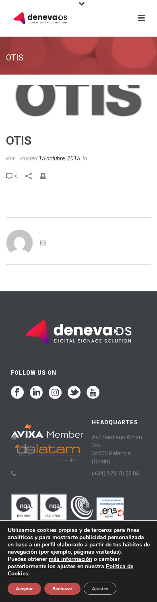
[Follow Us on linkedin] (36, 393)
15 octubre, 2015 (59, 158)
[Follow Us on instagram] (55, 393)
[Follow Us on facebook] (17, 393)
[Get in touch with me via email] (43, 244)
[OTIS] (78, 105)
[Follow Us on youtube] (93, 393)
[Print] (47, 176)
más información (70, 559)
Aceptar (24, 588)
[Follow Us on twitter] (74, 393)
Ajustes (100, 588)
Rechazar (62, 588)
